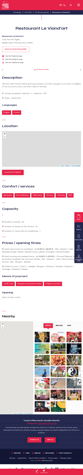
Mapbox (68, 166)
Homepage (17, 12)
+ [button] (4, 134)
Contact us (34, 440)
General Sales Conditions (37, 458)
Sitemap (12, 458)
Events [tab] (48, 325)
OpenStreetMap (76, 166)
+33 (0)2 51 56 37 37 (47, 423)
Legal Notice (22, 458)
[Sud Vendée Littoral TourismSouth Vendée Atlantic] (5, 5)
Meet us (50, 440)
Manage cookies (65, 458)
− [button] (4, 137)
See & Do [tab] (59, 325)
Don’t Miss (28, 12)
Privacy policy (53, 458)
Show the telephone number (16, 49)
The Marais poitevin (42, 12)
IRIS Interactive (47, 460)
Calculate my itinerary (13, 172)
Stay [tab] (69, 325)
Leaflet (62, 166)
